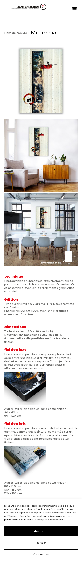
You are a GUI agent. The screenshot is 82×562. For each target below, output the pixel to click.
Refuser (41, 542)
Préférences (41, 554)
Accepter (41, 531)
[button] (74, 8)
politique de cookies (50, 516)
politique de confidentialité (20, 519)
